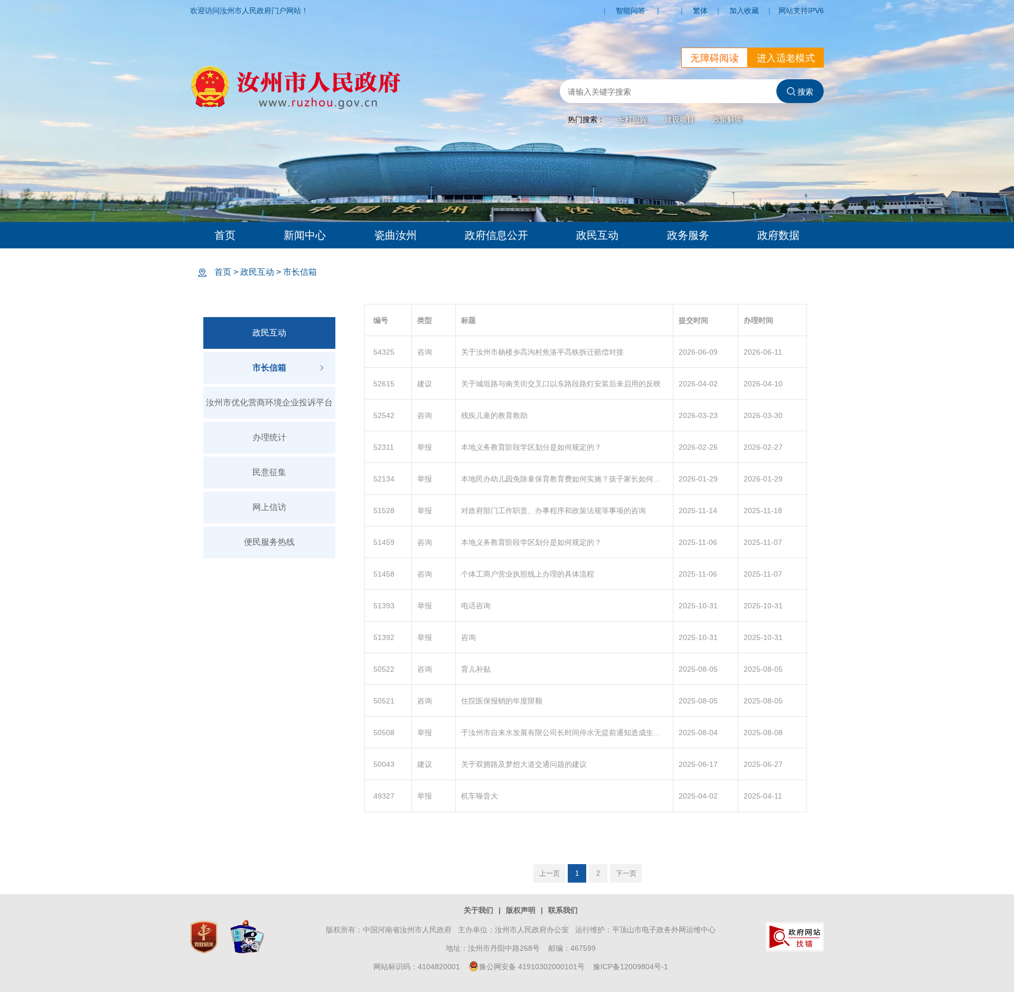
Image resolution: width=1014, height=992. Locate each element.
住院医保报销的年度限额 (501, 701)
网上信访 (269, 507)
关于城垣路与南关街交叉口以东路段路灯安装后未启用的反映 (561, 383)
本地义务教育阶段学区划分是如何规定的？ (531, 447)
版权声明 (521, 910)
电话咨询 (476, 605)
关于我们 (478, 910)
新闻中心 (305, 235)
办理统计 (269, 437)
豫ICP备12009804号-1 (630, 966)
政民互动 (597, 235)
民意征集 (269, 472)
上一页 (549, 873)
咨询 (468, 637)
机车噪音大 (479, 796)
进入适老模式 (786, 58)
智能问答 (630, 10)
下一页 (626, 873)
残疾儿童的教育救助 (494, 415)
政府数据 (778, 235)
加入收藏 (744, 10)
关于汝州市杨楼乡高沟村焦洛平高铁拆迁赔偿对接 (542, 352)
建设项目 (679, 119)
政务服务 (688, 235)
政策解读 (727, 119)
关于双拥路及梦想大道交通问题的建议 (524, 764)
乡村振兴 (632, 119)
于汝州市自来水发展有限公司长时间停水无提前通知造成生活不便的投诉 (564, 732)
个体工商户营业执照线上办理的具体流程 (527, 574)
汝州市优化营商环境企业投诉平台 (269, 402)
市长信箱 (300, 271)
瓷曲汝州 (395, 235)
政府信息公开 (496, 235)
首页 (225, 235)
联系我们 (563, 910)
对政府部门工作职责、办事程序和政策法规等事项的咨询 (553, 510)
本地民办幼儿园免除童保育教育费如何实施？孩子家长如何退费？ (564, 479)
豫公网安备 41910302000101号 (532, 966)
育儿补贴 (476, 669)
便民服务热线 (269, 541)
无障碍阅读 (714, 58)
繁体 (700, 10)
